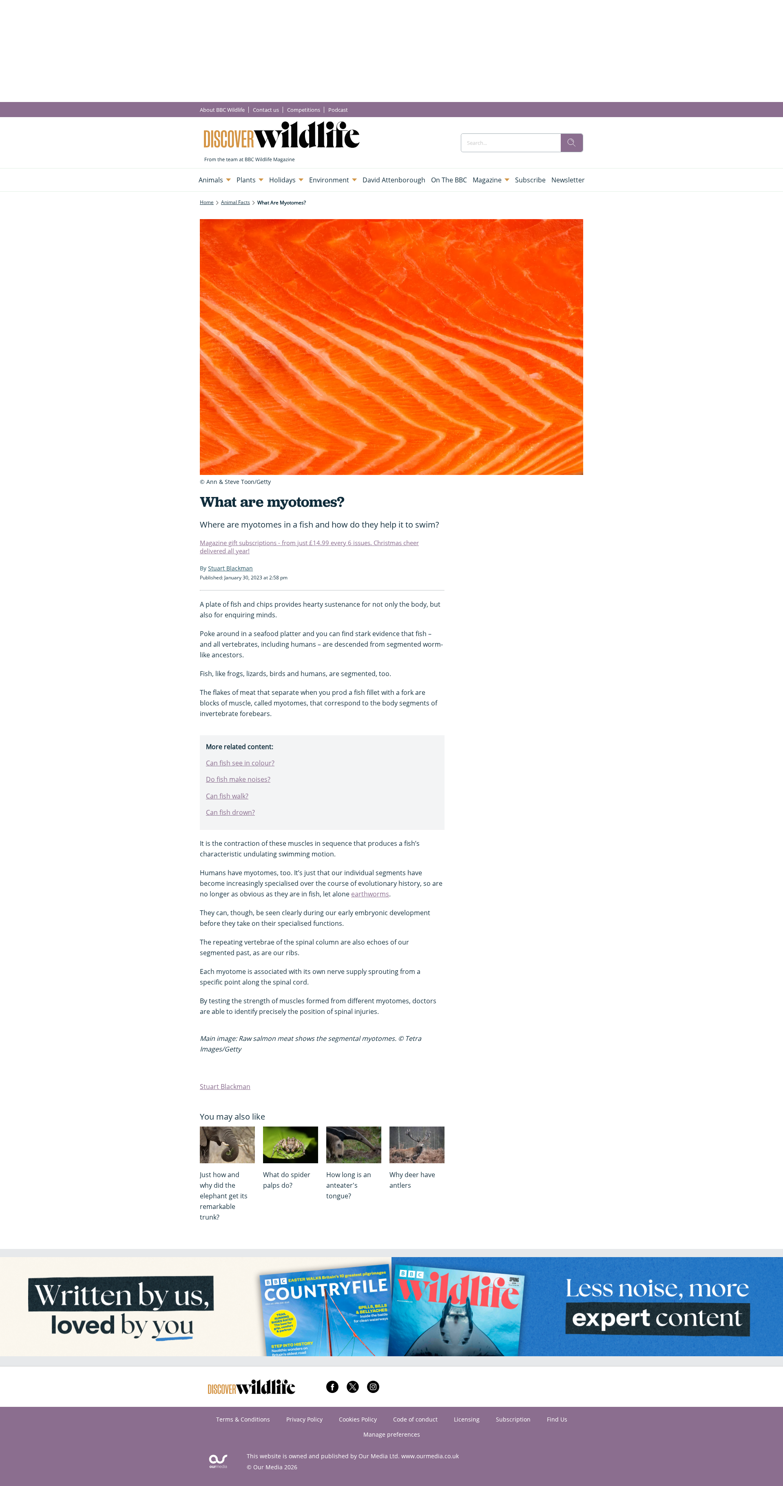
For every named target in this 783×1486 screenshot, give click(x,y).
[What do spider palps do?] (290, 1145)
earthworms (370, 893)
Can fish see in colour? (240, 763)
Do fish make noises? (238, 779)
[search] (572, 143)
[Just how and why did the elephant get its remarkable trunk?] (227, 1145)
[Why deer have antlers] (417, 1145)
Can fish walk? (227, 796)
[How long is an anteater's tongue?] (353, 1145)
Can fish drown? (230, 812)
